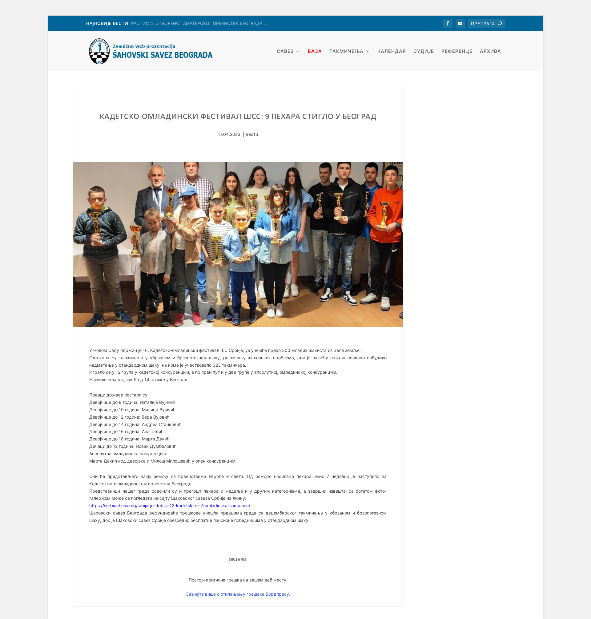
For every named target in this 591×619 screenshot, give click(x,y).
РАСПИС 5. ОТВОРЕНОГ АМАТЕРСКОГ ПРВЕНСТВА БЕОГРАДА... (198, 23)
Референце (456, 51)
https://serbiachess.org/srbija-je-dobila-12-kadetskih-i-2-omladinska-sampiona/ (169, 505)
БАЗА (315, 51)
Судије (423, 51)
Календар (391, 51)
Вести (252, 134)
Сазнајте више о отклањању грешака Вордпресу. (238, 594)
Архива (490, 51)
